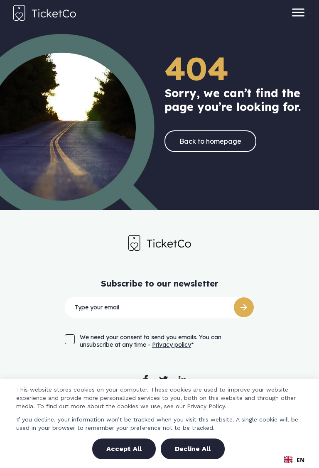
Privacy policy (171, 344)
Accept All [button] (124, 449)
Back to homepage (210, 141)
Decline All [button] (193, 449)
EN (300, 460)
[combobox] (294, 459)
